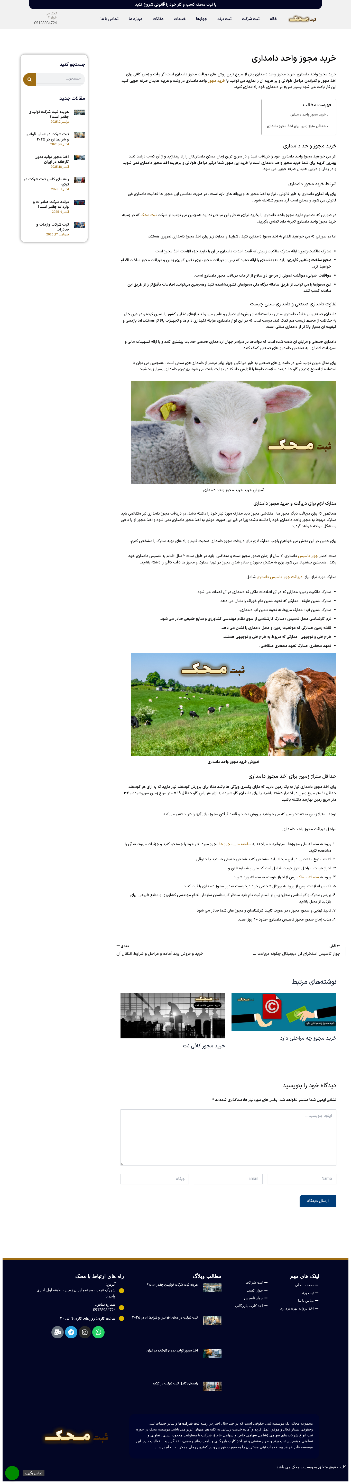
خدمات (180, 19)
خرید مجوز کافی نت (204, 1046)
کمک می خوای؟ (51, 15)
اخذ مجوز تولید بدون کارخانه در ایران (51, 159)
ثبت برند (224, 19)
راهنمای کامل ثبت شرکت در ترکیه (46, 182)
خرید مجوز (216, 81)
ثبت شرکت (251, 19)
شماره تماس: (105, 1304)
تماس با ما (109, 19)
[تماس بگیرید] (12, 1473)
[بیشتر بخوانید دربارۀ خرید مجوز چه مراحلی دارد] (284, 1012)
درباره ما (135, 19)
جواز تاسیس (308, 556)
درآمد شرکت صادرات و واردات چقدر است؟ (51, 204)
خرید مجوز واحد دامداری (308, 114)
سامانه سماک (308, 877)
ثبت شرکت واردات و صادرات (52, 227)
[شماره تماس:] (121, 1307)
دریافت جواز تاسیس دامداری (279, 577)
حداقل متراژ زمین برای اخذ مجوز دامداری (296, 126)
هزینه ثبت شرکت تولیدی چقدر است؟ (49, 114)
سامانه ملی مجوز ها (235, 844)
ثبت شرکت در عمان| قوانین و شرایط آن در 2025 (47, 137)
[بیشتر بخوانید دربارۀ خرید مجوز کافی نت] (173, 1015)
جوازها (201, 19)
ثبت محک (149, 215)
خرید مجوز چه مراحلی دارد (308, 1038)
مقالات (157, 19)
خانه (273, 19)
